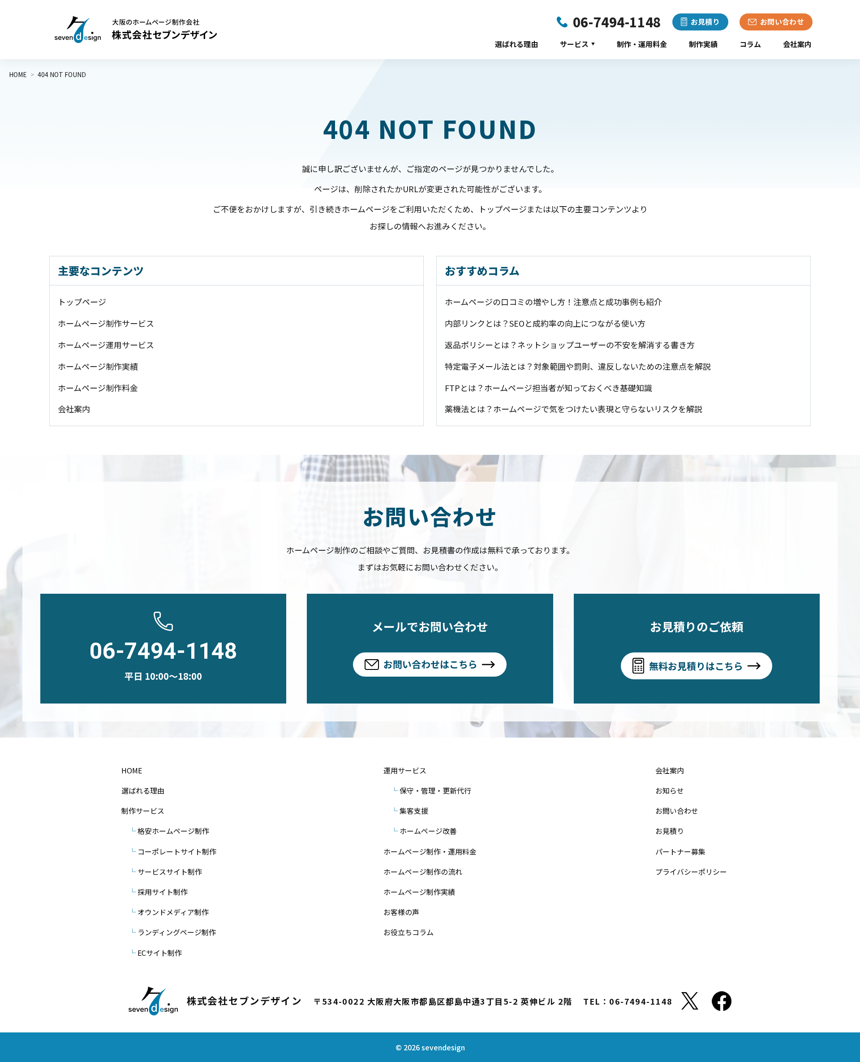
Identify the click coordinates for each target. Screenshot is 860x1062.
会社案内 (797, 44)
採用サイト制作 (163, 891)
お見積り (669, 830)
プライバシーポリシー (691, 871)
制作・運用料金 (642, 44)
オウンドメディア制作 (173, 912)
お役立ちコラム (408, 932)
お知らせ (669, 790)
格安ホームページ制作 (173, 830)
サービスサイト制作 (170, 871)
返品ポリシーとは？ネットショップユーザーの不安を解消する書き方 (570, 344)
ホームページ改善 (428, 830)
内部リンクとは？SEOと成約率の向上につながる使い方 (545, 323)
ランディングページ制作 (177, 932)
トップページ (82, 301)
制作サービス (142, 810)
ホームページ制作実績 (98, 366)
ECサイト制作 (160, 952)
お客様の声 (401, 912)
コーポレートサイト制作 (177, 851)
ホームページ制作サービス (106, 323)
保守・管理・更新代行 (435, 790)
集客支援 (414, 810)
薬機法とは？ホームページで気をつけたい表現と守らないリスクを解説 (573, 408)
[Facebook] (721, 1001)
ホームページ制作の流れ (422, 871)
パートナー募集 (680, 851)
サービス (577, 44)
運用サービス (404, 770)
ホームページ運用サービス (106, 344)
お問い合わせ (676, 810)
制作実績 (703, 44)
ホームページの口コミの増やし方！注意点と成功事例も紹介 (553, 301)
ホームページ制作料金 (98, 387)
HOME (131, 770)
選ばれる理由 (516, 44)
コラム (750, 44)
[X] (689, 1001)
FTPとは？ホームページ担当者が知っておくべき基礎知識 (548, 387)
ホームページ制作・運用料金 (430, 851)
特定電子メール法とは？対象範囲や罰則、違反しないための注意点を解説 (578, 366)
